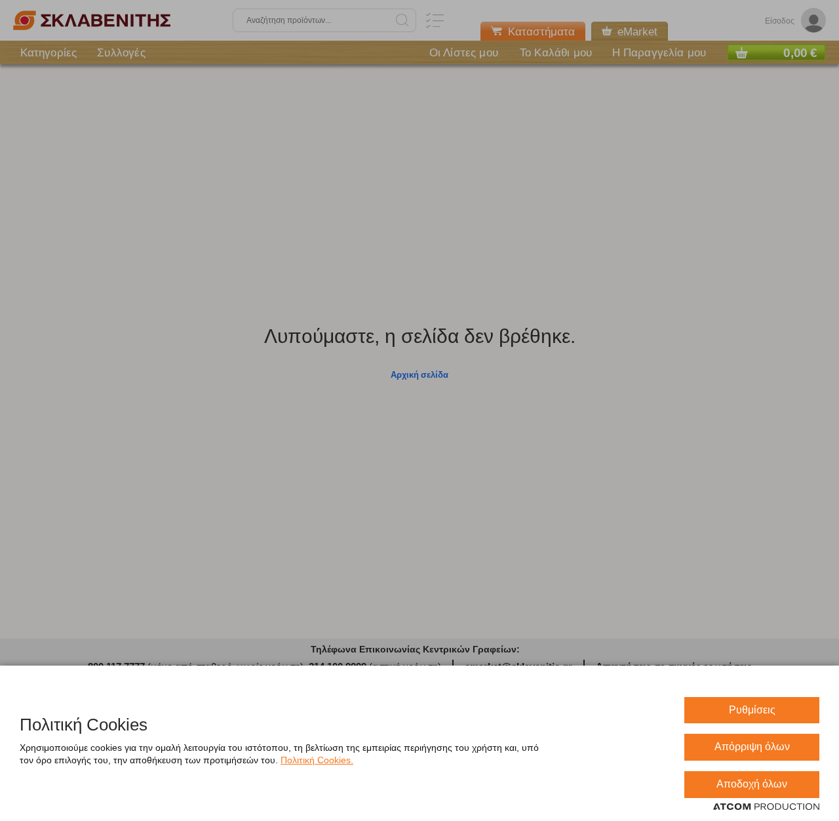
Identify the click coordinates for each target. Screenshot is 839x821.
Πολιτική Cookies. (317, 760)
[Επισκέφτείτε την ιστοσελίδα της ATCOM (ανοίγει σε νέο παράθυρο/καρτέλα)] (766, 807)
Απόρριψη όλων (752, 746)
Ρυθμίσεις (752, 709)
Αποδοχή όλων (751, 784)
